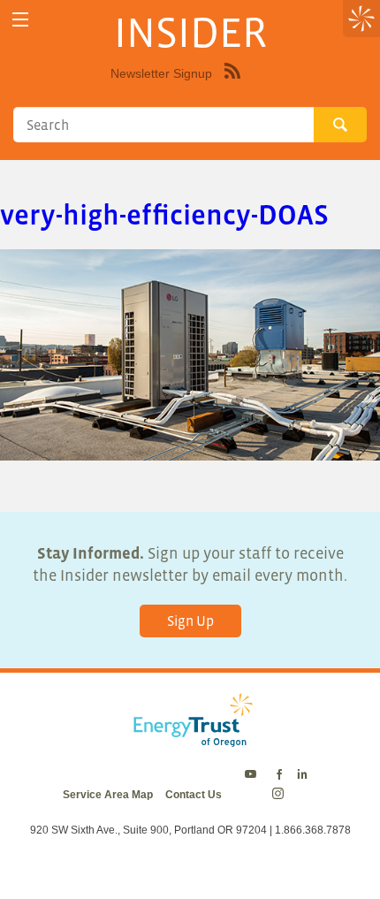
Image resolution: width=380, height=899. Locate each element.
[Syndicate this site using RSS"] (232, 84)
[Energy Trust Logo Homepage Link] (190, 738)
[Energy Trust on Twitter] (253, 775)
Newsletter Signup (161, 73)
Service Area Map (108, 795)
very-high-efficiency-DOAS (164, 215)
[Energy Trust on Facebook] (279, 775)
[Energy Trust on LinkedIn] (302, 775)
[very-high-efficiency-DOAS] (190, 448)
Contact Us (193, 795)
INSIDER (190, 32)
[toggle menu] (20, 20)
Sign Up (190, 621)
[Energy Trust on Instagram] (280, 795)
